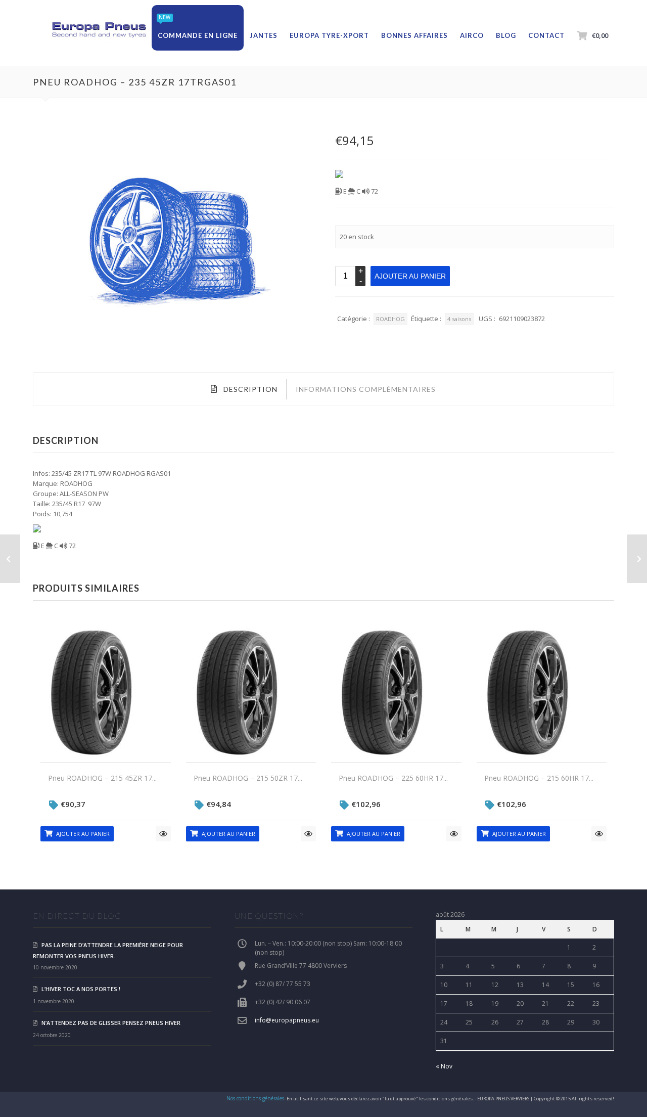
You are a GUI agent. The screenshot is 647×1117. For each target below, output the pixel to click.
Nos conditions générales (255, 1098)
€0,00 (600, 35)
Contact (546, 35)
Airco (472, 35)
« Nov (444, 1066)
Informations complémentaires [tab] (366, 389)
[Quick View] (163, 833)
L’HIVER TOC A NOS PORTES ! (80, 989)
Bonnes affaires (414, 35)
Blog (506, 35)
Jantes (264, 35)
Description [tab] (249, 389)
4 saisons (459, 319)
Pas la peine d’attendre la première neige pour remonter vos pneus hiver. (108, 950)
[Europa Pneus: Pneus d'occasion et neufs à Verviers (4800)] (98, 30)
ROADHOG (390, 319)
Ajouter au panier (410, 276)
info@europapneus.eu (287, 1020)
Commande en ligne (198, 35)
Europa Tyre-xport (329, 35)
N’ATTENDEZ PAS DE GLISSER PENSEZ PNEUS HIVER (110, 1022)
